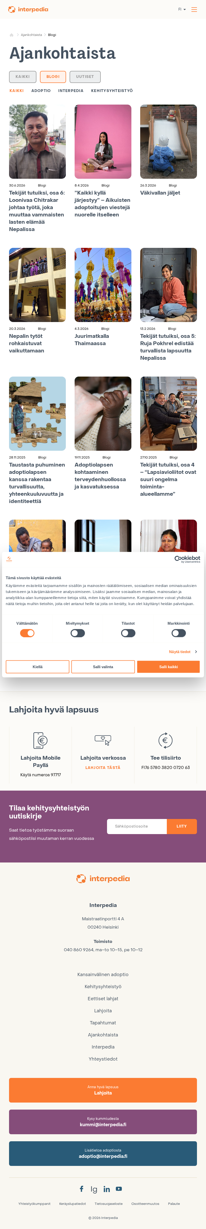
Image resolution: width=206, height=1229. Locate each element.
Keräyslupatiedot (72, 1204)
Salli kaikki (168, 667)
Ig (93, 1189)
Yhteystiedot (103, 1059)
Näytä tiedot (179, 651)
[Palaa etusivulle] (31, 9)
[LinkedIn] (107, 1189)
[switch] (78, 633)
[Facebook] (81, 1189)
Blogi (53, 76)
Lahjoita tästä (103, 767)
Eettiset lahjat (103, 999)
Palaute (174, 1204)
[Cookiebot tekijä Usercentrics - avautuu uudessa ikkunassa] (178, 559)
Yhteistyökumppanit (34, 1204)
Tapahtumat (103, 1023)
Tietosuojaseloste (109, 1204)
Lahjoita (103, 1011)
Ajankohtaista (31, 35)
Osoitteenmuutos (145, 1204)
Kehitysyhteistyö (112, 90)
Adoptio (41, 90)
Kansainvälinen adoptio (103, 975)
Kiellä (37, 667)
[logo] (103, 879)
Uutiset (85, 76)
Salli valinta (103, 667)
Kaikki (23, 76)
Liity (182, 826)
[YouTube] (119, 1189)
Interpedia (71, 90)
